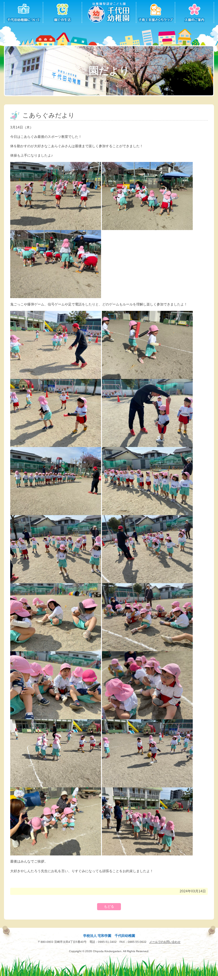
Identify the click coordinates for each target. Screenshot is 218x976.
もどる (109, 906)
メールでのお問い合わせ (165, 941)
